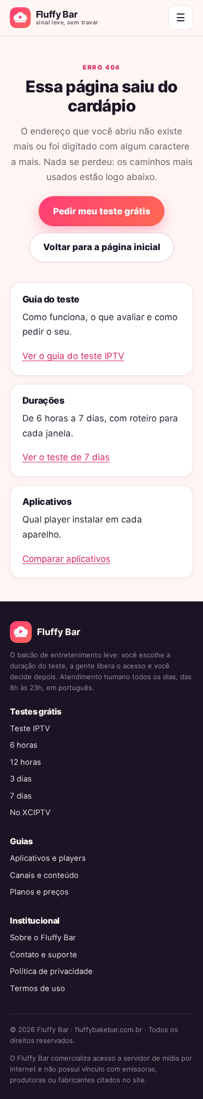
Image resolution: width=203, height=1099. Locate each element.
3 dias (21, 779)
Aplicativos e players (48, 858)
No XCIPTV (30, 812)
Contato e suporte (43, 954)
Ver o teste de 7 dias (66, 457)
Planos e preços (39, 892)
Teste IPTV (30, 728)
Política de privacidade (51, 971)
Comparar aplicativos (66, 559)
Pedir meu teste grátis (101, 211)
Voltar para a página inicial (101, 247)
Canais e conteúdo (44, 875)
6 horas (23, 745)
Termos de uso (37, 988)
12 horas (25, 762)
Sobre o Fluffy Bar (43, 937)
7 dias (21, 796)
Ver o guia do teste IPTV (73, 356)
